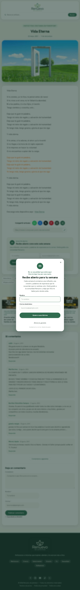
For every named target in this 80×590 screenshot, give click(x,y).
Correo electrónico (26, 304)
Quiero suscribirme (40, 315)
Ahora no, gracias (40, 323)
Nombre (22, 295)
